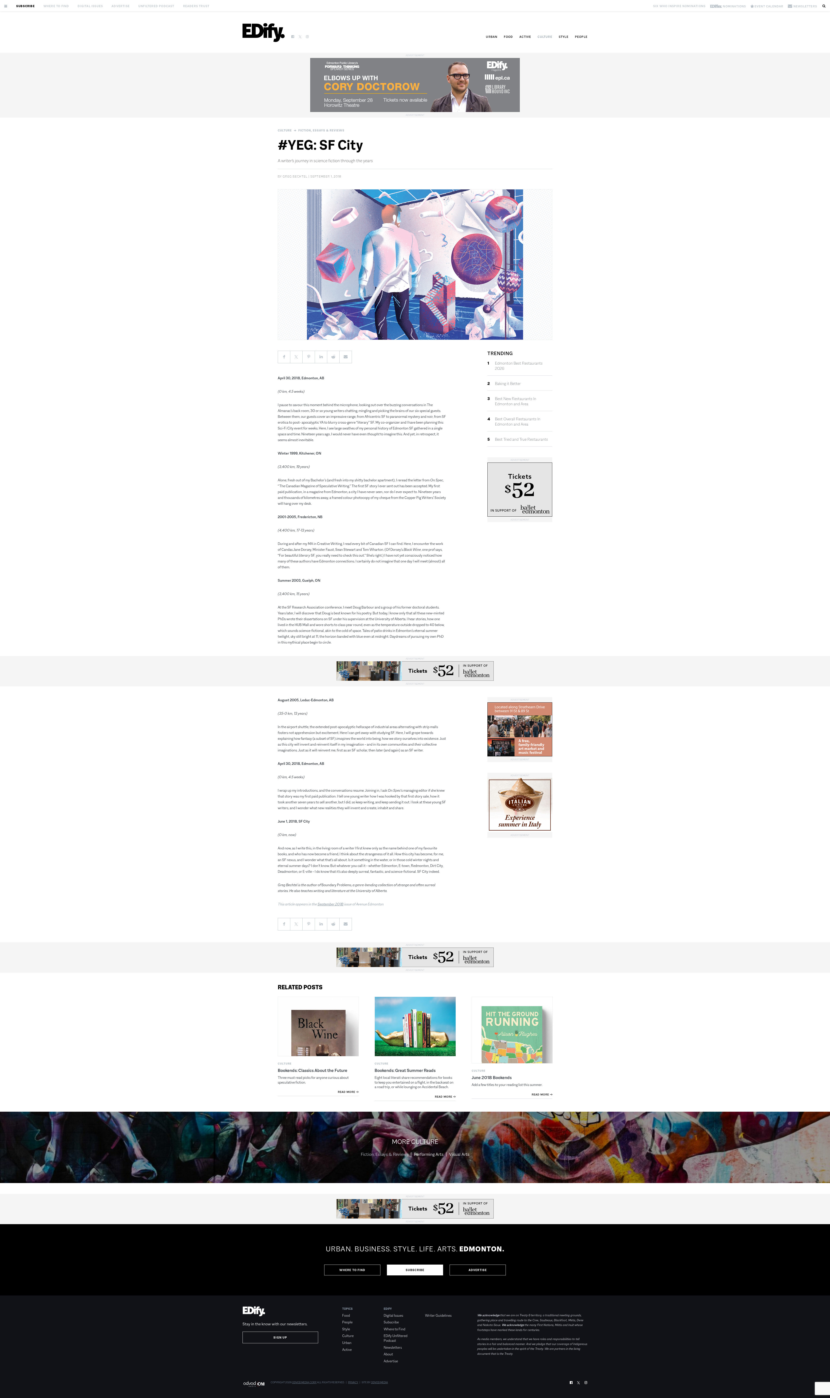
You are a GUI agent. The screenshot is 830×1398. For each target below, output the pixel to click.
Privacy (353, 1382)
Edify (388, 1309)
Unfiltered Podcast (156, 6)
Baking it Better (508, 383)
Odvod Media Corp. (304, 1382)
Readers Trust (196, 6)
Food (508, 37)
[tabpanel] (415, 1260)
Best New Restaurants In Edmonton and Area (515, 401)
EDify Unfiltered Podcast (395, 1338)
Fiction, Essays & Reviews (321, 130)
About (388, 1354)
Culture (545, 37)
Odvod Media (379, 1382)
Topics (347, 1309)
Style (563, 37)
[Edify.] (264, 32)
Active (525, 37)
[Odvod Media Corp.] (254, 1384)
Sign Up (280, 1337)
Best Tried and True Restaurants (521, 439)
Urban (491, 37)
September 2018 (330, 904)
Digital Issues (90, 6)
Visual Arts (459, 1154)
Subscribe (25, 6)
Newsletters (393, 1347)
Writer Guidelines (438, 1315)
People (581, 37)
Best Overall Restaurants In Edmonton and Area (517, 421)
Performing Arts (429, 1154)
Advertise (121, 6)
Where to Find (56, 6)
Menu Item (433, 1309)
